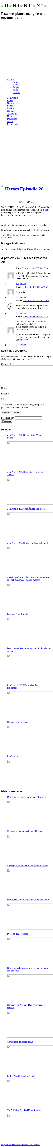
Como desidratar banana (18, 722)
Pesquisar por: (7, 418)
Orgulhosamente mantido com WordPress (20, 1144)
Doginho (17, 87)
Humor (10, 116)
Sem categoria (32, 235)
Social (10, 121)
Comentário (7, 364)
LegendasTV (7, 215)
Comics (10, 111)
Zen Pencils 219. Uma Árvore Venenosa (26, 509)
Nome (5, 388)
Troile (15, 82)
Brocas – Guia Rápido (17, 614)
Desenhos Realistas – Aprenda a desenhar (26, 797)
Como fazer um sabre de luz (20, 1042)
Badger (16, 84)
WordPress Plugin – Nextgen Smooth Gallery (28, 899)
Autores (10, 79)
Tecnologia (12, 113)
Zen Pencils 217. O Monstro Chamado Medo (28, 543)
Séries (10, 105)
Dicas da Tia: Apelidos (17, 934)
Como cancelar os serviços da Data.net (25, 831)
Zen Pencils (12, 98)
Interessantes (13, 124)
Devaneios (12, 119)
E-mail (5, 393)
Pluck (15, 90)
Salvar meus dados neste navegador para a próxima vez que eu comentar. (22, 406)
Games (10, 103)
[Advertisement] (26, 49)
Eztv (47, 210)
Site (3, 399)
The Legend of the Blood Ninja (17, 249)
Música (10, 108)
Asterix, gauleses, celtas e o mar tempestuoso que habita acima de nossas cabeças (28, 578)
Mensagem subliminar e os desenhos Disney (27, 865)
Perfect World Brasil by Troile (21, 1076)
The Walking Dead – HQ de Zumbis (24, 1110)
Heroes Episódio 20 (24, 188)
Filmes (10, 100)
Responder (21, 283)
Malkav (16, 92)
